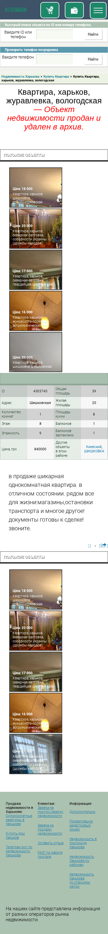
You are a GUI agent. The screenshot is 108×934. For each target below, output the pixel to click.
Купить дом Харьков (15, 835)
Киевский (94, 447)
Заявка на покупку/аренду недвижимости (50, 812)
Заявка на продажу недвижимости (50, 829)
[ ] (89, 546)
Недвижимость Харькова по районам (81, 861)
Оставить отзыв (51, 843)
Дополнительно (82, 812)
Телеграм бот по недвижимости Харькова (19, 851)
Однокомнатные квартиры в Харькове (19, 820)
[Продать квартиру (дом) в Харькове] (74, 10)
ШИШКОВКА (94, 451)
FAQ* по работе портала (50, 855)
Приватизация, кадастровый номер (81, 825)
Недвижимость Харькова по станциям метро (81, 880)
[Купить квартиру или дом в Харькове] (49, 10)
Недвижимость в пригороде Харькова (83, 843)
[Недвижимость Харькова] (15, 11)
